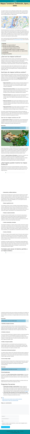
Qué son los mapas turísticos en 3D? (12, 48)
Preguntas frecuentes (7, 53)
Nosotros (15, 431)
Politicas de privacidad (10, 431)
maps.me (26, 391)
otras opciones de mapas (18, 39)
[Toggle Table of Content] (27, 43)
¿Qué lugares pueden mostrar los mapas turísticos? (13, 49)
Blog (3, 397)
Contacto (18, 431)
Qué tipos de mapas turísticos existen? (11, 46)
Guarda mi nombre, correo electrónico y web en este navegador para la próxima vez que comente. (14, 424)
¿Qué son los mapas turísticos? (9, 45)
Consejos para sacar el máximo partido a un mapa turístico (15, 50)
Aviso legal (21, 431)
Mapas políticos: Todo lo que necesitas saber (10, 400)
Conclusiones (5, 52)
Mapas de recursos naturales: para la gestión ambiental (12, 399)
